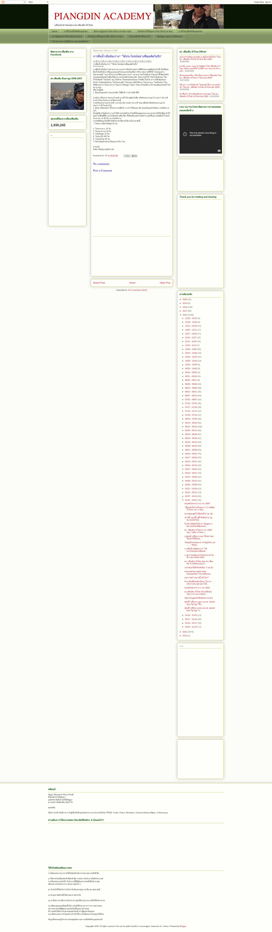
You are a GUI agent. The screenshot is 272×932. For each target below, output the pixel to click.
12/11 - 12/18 (191, 326)
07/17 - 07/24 (191, 407)
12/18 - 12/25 (191, 322)
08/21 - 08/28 (191, 388)
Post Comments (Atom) (137, 290)
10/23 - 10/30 (191, 353)
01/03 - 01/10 (191, 627)
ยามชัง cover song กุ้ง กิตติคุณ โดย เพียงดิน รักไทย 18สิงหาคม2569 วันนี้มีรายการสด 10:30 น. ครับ (200, 68)
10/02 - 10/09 (191, 364)
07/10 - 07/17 (191, 411)
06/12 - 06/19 (191, 426)
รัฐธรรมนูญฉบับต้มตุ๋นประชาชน (198, 598)
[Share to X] (130, 155)
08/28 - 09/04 (191, 384)
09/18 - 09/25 (191, 372)
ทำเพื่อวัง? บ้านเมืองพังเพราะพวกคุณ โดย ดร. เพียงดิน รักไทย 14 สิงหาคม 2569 (199, 95)
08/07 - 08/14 (191, 395)
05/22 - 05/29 (191, 438)
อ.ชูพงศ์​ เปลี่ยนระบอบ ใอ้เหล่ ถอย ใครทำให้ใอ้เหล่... (198, 537)
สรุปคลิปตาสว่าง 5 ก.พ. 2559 (197, 503)
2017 (185, 311)
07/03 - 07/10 (191, 415)
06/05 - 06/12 (191, 430)
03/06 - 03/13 (191, 481)
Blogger (183, 926)
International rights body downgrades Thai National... (198, 572)
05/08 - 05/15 (191, 446)
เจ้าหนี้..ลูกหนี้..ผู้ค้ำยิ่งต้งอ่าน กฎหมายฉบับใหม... (198, 518)
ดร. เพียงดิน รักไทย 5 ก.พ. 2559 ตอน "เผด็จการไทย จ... (198, 531)
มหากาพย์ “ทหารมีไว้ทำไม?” (196, 577)
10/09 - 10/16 (191, 361)
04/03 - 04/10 (191, 465)
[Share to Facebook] (133, 155)
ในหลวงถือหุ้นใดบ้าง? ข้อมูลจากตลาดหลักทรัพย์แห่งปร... (198, 525)
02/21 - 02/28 (191, 488)
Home (54, 31)
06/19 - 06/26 (191, 423)
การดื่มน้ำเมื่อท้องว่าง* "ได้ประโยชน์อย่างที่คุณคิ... (195, 550)
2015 (185, 632)
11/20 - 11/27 (191, 337)
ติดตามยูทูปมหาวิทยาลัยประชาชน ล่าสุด (112, 31)
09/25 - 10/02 (191, 368)
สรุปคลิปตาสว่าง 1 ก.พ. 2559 (197, 588)
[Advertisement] (131, 256)
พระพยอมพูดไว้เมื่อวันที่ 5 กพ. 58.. (199, 514)
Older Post (165, 283)
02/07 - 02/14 (191, 496)
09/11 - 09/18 (191, 376)
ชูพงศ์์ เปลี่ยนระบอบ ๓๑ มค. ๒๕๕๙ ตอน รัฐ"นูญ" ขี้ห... (199, 603)
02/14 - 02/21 (191, 492)
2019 (185, 303)
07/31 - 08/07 (191, 399)
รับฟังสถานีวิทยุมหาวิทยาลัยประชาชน (155, 31)
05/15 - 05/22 (191, 442)
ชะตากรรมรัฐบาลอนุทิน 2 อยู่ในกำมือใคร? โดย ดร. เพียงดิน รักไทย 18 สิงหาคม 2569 (200, 58)
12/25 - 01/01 (191, 318)
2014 (185, 635)
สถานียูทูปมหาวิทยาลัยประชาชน (66, 36)
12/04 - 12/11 (191, 330)
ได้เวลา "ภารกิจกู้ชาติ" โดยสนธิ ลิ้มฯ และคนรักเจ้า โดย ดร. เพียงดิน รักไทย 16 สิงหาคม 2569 (199, 86)
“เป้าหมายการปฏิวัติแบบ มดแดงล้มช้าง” (70, 41)
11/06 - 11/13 (191, 345)
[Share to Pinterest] (135, 155)
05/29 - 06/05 (191, 434)
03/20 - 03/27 (191, 473)
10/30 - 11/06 (191, 349)
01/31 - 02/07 (191, 500)
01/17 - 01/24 (191, 619)
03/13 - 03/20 (191, 477)
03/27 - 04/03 (191, 469)
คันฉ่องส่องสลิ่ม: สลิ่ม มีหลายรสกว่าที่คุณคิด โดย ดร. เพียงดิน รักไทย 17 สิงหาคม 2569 (200, 76)
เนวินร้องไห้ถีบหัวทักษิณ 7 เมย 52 (198, 567)
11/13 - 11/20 (191, 341)
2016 (185, 315)
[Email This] (125, 155)
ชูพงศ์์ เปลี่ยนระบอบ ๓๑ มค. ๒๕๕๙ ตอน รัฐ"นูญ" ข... (199, 609)
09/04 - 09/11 (191, 380)
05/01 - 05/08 (191, 450)
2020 (185, 299)
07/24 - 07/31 (191, 403)
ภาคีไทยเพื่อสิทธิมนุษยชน (75, 31)
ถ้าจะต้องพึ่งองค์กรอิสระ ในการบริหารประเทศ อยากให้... (197, 582)
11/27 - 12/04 (191, 334)
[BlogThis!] (127, 155)
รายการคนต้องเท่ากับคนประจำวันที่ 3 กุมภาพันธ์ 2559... (199, 556)
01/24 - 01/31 (191, 615)
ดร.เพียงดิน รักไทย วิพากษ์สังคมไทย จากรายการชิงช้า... (198, 593)
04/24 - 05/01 (191, 454)
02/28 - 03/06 (191, 484)
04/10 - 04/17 (191, 461)
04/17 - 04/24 (191, 457)
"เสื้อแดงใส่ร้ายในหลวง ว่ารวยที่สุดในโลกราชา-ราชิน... (199, 508)
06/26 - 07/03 (191, 419)
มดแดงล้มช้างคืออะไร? (139, 36)
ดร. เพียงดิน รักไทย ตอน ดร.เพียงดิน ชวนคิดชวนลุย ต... (198, 562)
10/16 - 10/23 (191, 357)
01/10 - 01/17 (191, 623)
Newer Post (99, 283)
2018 (185, 307)
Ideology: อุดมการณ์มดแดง (169, 36)
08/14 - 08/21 (191, 392)
